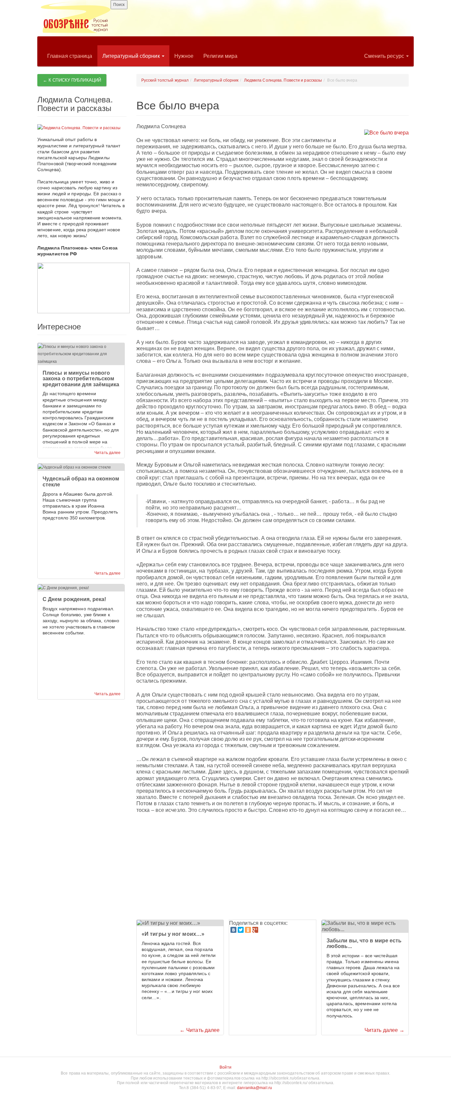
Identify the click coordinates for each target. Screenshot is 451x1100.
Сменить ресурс (385, 56)
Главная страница (69, 56)
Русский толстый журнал (165, 80)
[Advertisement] (272, 866)
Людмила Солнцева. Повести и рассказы (283, 80)
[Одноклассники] (248, 930)
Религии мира (220, 56)
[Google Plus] (255, 930)
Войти (225, 1067)
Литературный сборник (131, 56)
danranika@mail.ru (254, 1087)
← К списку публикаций (72, 80)
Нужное (184, 56)
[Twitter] (241, 930)
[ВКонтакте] (233, 930)
